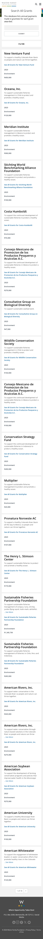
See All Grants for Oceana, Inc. (16, 103)
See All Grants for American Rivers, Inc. (20, 701)
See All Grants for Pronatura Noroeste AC (21, 532)
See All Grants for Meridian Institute (19, 140)
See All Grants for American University (19, 826)
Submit (21, 34)
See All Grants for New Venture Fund (19, 65)
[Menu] (40, 4)
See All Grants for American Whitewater (20, 867)
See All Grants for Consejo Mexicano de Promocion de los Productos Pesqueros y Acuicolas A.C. (21, 275)
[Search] (36, 4)
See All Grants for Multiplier (15, 494)
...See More (8, 612)
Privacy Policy (30, 930)
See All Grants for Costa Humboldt (18, 225)
